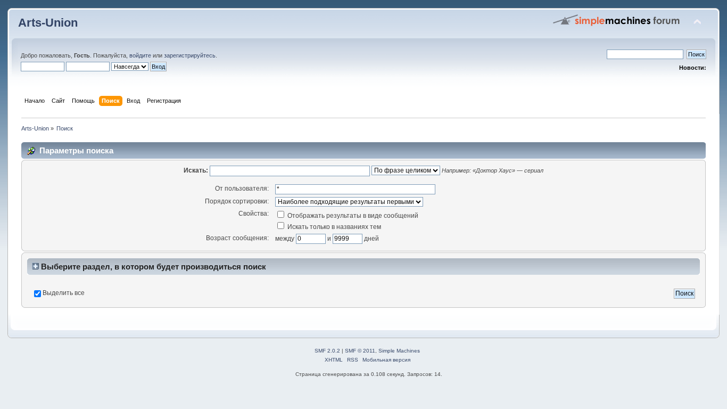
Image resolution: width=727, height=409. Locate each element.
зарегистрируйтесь (190, 55)
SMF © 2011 (360, 351)
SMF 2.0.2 (327, 351)
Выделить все (64, 293)
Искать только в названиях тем (333, 227)
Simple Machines (399, 351)
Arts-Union (48, 22)
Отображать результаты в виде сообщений (352, 215)
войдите (140, 55)
